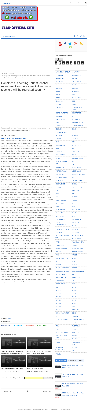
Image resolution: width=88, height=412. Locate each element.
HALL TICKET (60, 155)
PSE (57, 255)
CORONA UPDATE (62, 113)
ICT (73, 164)
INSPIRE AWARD (61, 171)
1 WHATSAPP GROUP (63, 72)
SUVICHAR (75, 310)
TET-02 (74, 323)
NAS (57, 206)
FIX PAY (58, 139)
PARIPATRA (75, 232)
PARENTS (75, 229)
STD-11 (74, 303)
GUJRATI (59, 152)
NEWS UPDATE (61, 210)
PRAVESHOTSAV (77, 248)
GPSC (58, 148)
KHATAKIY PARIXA (78, 180)
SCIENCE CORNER (78, 271)
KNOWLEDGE (60, 184)
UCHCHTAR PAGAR (62, 332)
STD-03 (74, 290)
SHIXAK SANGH (61, 281)
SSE (57, 287)
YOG (73, 351)
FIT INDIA (75, 135)
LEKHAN (58, 187)
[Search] (85, 3)
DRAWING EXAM (77, 122)
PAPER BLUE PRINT (62, 229)
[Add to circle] (77, 36)
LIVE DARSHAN (77, 187)
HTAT (73, 161)
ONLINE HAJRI (76, 219)
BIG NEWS (75, 91)
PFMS (58, 242)
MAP (57, 193)
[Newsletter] (71, 48)
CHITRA (74, 104)
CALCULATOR (76, 98)
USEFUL (74, 335)
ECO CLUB (59, 126)
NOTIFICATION (60, 216)
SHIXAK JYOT (76, 277)
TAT (57, 316)
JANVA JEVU (60, 174)
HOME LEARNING (77, 158)
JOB (73, 177)
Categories (9, 36)
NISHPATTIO (76, 210)
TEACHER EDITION (78, 319)
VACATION (75, 339)
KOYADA (74, 184)
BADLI (74, 85)
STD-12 (58, 306)
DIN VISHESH (76, 119)
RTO (73, 261)
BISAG (58, 94)
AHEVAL (74, 78)
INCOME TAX (60, 168)
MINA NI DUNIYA (61, 200)
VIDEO (58, 342)
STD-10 (58, 303)
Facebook (6, 325)
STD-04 (58, 294)
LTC (57, 190)
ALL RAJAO (59, 82)
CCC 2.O (58, 104)
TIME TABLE (76, 326)
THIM (57, 326)
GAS (57, 142)
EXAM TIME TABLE (62, 132)
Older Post (47, 391)
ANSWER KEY (76, 82)
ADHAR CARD (60, 78)
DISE (57, 122)
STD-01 (74, 287)
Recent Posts (61, 360)
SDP (73, 274)
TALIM (74, 313)
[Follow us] (81, 36)
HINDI (58, 158)
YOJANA (58, 354)
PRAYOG (59, 252)
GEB (73, 142)
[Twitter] (71, 44)
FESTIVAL (59, 135)
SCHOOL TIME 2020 (62, 271)
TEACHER (75, 316)
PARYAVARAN (76, 239)
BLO (73, 94)
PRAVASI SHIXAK (61, 248)
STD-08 (58, 300)
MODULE (75, 203)
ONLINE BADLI (60, 219)
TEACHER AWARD (62, 319)
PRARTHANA (60, 245)
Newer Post (8, 391)
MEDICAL (75, 197)
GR (73, 148)
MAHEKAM (75, 190)
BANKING (75, 88)
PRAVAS (74, 245)
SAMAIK (58, 264)
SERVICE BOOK (61, 277)
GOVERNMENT (61, 145)
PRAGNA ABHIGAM (78, 242)
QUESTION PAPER (62, 258)
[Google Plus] (76, 44)
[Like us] (74, 36)
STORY (74, 306)
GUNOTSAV (75, 152)
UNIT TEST (75, 332)
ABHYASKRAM (76, 75)
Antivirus (58, 85)
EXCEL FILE (76, 132)
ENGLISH (59, 129)
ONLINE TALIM (76, 223)
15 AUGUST (75, 72)
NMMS (74, 213)
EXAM (74, 129)
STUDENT (59, 310)
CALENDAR (59, 101)
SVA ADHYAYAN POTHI (63, 313)
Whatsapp (43, 325)
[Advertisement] (27, 56)
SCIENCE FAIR (60, 274)
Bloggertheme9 (65, 409)
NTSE (73, 216)
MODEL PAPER (61, 203)
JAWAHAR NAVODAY (78, 174)
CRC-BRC (59, 116)
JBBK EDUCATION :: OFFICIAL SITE (40, 409)
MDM (57, 197)
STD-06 (58, 297)
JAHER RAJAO (76, 171)
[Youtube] (61, 44)
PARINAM (59, 232)
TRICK (74, 329)
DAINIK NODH (60, 119)
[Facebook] (66, 44)
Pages (7, 3)
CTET (73, 116)
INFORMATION (76, 168)
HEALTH (74, 155)
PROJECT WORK (77, 252)
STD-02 (58, 290)
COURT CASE (76, 113)
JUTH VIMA (59, 180)
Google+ (30, 325)
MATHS (74, 193)
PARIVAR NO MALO (78, 235)
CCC (73, 101)
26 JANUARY (60, 75)
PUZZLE (74, 255)
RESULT (74, 258)
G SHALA (75, 139)
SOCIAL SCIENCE (61, 284)
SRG (73, 284)
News (9, 318)
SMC (73, 281)
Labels (80, 360)
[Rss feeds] (84, 36)
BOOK (58, 98)
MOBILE (74, 200)
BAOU (58, 91)
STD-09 (74, 300)
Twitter (18, 325)
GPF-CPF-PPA (76, 145)
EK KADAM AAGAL (78, 126)
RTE (57, 261)
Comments (72, 360)
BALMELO (59, 88)
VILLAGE (74, 347)
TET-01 (58, 323)
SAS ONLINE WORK (62, 268)
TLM (57, 329)
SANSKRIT (75, 264)
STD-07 (74, 297)
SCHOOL (75, 268)
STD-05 (74, 294)
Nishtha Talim (60, 213)
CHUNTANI (59, 107)
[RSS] (82, 44)
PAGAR (74, 226)
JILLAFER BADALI (61, 177)
